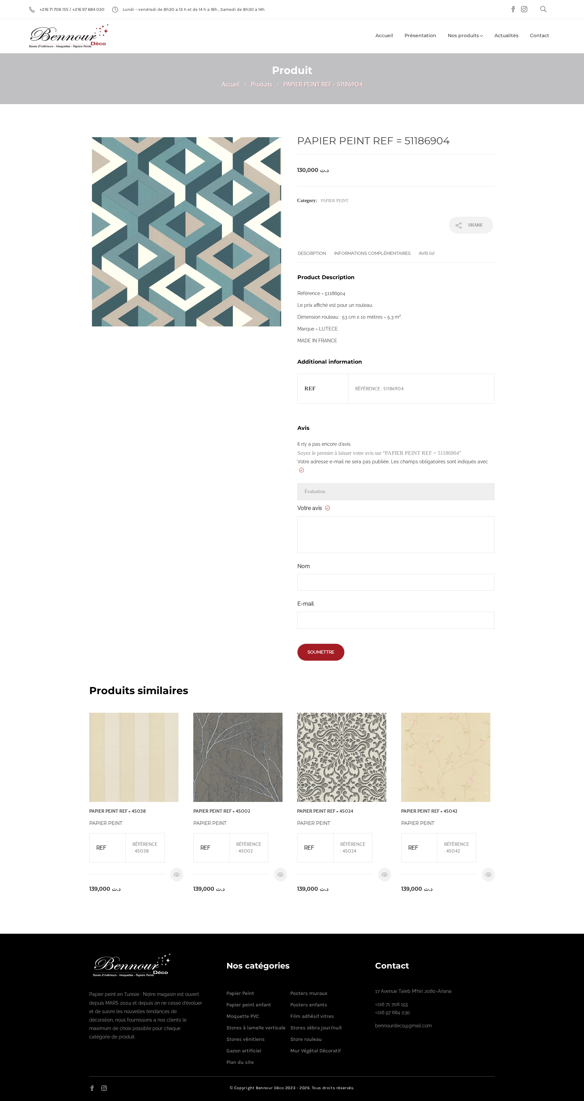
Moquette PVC (242, 1016)
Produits (261, 84)
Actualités (506, 35)
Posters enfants (308, 1005)
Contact (539, 35)
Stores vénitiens (245, 1039)
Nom (303, 566)
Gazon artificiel (243, 1051)
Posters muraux (308, 993)
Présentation (420, 35)
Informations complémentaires (372, 253)
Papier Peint (334, 200)
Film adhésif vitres (312, 1016)
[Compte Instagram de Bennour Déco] (522, 9)
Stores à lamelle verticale (256, 1028)
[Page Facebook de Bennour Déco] (512, 9)
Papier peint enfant (248, 1005)
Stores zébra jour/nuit (316, 1028)
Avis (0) (426, 253)
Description (312, 253)
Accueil (384, 35)
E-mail (305, 604)
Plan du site (240, 1062)
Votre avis (310, 508)
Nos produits (463, 35)
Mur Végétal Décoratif (315, 1051)
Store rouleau (306, 1039)
